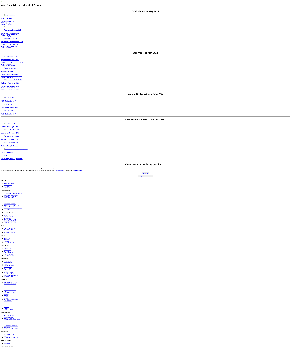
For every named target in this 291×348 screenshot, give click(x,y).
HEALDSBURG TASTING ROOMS (13, 193)
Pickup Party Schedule (9, 146)
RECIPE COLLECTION (10, 204)
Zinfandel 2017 (8, 101)
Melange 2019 (9, 127)
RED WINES (7, 187)
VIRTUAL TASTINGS (9, 198)
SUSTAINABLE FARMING (11, 275)
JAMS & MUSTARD (9, 334)
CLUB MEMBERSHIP (9, 292)
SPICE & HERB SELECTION (11, 205)
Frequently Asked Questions (12, 159)
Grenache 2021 (10, 83)
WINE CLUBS (7, 215)
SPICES (6, 295)
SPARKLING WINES (9, 183)
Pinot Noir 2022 (10, 60)
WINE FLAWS (7, 269)
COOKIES (6, 308)
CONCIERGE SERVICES (10, 222)
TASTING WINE (8, 268)
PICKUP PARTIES (8, 229)
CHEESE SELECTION (9, 206)
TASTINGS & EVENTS (10, 290)
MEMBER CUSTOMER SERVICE (12, 299)
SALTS (5, 336)
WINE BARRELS (8, 276)
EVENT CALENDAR (9, 228)
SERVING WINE (8, 267)
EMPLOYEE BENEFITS (10, 284)
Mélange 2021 (9, 71)
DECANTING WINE (9, 265)
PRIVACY (6, 307)
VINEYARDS (7, 250)
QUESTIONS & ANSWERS (11, 328)
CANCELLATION (8, 309)
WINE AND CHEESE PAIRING (12, 319)
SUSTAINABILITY (9, 254)
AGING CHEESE (8, 317)
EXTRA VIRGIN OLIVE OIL (11, 337)
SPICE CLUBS (7, 218)
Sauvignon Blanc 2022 (11, 30)
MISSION (6, 239)
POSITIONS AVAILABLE (10, 282)
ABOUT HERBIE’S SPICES (11, 326)
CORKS (6, 264)
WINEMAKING (8, 251)
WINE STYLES (8, 248)
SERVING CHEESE (9, 318)
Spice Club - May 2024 (9, 139)
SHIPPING (6, 294)
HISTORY (6, 241)
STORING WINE (8, 263)
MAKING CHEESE (9, 315)
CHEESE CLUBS (8, 216)
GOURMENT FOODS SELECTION (13, 208)
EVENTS (6, 291)
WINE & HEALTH (8, 252)
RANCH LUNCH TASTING (11, 195)
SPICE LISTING (8, 327)
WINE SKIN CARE (9, 272)
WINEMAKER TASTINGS (11, 196)
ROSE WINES (7, 186)
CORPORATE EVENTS (10, 231)
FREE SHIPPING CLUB (10, 219)
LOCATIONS (7, 238)
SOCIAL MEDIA (8, 301)
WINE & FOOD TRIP (9, 232)
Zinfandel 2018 (8, 114)
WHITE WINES (8, 185)
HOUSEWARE (7, 209)
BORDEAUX (7, 343)
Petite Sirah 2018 (9, 107)
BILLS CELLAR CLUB (10, 221)
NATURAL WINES (9, 255)
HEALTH (6, 271)
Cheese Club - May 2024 (10, 133)
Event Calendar (7, 152)
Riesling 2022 (8, 18)
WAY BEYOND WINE (9, 242)
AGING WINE (7, 261)
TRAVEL (6, 298)
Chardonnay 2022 (12, 42)
